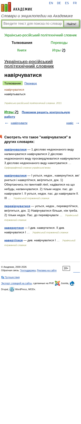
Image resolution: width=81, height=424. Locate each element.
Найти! (71, 24)
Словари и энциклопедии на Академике (37, 16)
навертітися (13, 240)
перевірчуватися (17, 206)
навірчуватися (15, 149)
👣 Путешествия (10, 277)
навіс (69, 123)
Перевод (30, 83)
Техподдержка (28, 270)
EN (51, 3)
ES (67, 3)
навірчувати (19, 123)
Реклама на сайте (47, 270)
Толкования (22, 43)
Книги (21, 50)
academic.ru (16, 7)
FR (75, 3)
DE (59, 3)
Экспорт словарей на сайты (16, 283)
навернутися (14, 227)
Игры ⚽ (59, 50)
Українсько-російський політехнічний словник (40, 35)
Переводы (59, 43)
